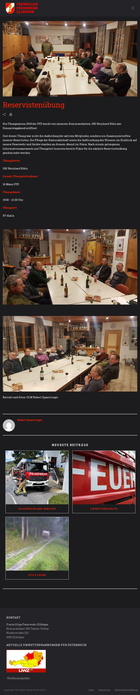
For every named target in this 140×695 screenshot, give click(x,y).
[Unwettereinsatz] (104, 477)
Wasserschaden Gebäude (37, 508)
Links (91, 689)
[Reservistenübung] (70, 58)
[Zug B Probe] (37, 544)
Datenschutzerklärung (126, 689)
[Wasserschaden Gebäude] (37, 477)
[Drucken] (12, 114)
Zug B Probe (37, 575)
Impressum (104, 689)
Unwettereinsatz (104, 508)
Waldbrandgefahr (18, 678)
